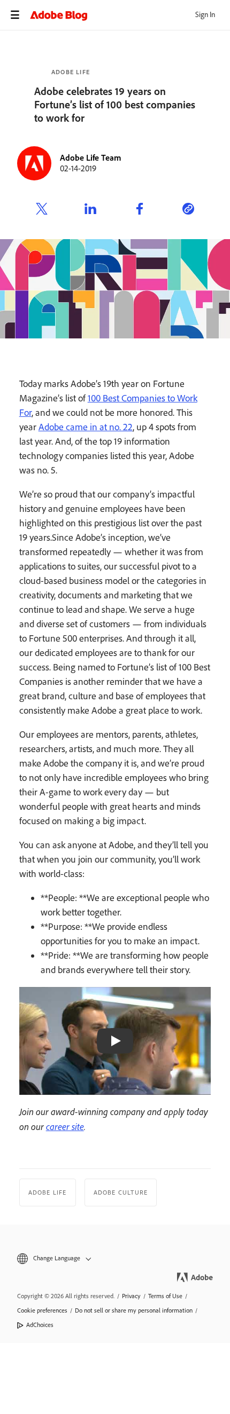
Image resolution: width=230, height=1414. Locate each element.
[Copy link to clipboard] (188, 210)
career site (65, 1126)
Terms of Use (165, 1296)
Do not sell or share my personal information (134, 1310)
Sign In (205, 14)
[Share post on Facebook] (139, 210)
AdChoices (39, 1325)
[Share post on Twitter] (42, 210)
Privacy (131, 1296)
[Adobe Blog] (130, 15)
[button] (115, 1258)
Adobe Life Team (90, 158)
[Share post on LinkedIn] (90, 210)
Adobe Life (70, 72)
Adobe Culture (121, 1192)
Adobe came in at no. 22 (86, 427)
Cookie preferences (42, 1310)
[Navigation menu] (15, 15)
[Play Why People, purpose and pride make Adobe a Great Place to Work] (115, 1041)
